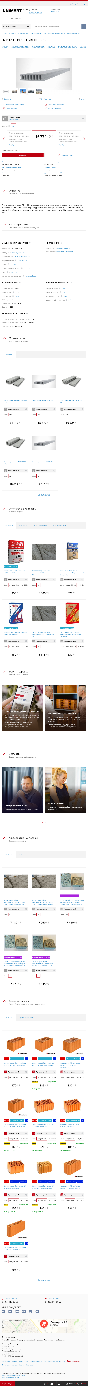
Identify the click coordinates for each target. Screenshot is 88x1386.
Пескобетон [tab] (23, 525)
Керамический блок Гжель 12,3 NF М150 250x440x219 (71, 1126)
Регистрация (81, 4)
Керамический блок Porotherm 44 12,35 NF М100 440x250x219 (43, 1064)
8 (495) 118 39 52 (31, 9)
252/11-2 (15, 264)
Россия (27, 268)
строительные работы (65, 252)
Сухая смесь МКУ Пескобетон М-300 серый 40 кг (14, 572)
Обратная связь (54, 1298)
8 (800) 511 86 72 (53, 1301)
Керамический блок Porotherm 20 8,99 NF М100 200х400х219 (71, 1187)
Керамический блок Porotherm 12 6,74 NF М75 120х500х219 (15, 1248)
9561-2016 (14, 272)
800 (64, 288)
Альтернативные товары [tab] (23, 837)
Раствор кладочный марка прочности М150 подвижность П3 (43, 573)
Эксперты (51, 46)
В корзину (22, 155)
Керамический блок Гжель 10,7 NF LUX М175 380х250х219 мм (43, 1187)
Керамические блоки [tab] (26, 1018)
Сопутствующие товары (20, 46)
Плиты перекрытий (22, 256)
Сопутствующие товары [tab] (22, 508)
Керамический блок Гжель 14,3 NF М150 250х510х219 (43, 1126)
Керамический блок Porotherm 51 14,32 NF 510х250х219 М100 (15, 1064)
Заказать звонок (11, 1298)
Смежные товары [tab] (19, 1001)
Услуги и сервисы (38, 46)
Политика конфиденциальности (13, 1376)
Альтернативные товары (67, 46)
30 (64, 292)
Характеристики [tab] (18, 224)
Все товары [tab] (9, 355)
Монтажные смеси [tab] (59, 525)
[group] (44, 74)
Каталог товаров (9, 26)
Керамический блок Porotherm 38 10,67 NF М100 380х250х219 (15, 1126)
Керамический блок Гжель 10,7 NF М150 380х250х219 (15, 1187)
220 (17, 296)
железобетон (31, 276)
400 (65, 296)
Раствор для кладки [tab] (40, 525)
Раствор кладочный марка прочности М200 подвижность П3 (43, 634)
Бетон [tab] (21, 854)
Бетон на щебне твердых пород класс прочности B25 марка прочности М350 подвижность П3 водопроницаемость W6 (72, 903)
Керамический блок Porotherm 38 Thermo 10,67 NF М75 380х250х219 (71, 1065)
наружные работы (63, 248)
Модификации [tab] (17, 338)
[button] (6, 99)
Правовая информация (10, 1378)
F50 (71, 300)
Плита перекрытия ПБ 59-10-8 (42, 400)
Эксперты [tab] (14, 753)
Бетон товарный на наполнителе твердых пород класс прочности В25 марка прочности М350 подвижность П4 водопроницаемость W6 (15, 904)
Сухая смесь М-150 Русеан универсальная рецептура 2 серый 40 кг (70, 634)
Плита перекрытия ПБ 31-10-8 (42, 462)
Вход (74, 4)
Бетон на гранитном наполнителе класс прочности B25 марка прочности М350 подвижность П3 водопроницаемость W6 (43, 966)
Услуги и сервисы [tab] (18, 671)
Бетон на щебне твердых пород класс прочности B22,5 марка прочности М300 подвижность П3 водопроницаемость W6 (15, 965)
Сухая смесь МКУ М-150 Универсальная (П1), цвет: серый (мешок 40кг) (72, 573)
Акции (7, 1384)
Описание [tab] (14, 190)
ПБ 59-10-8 (23, 260)
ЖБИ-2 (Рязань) (18, 252)
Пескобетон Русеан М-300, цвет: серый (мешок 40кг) (15, 633)
